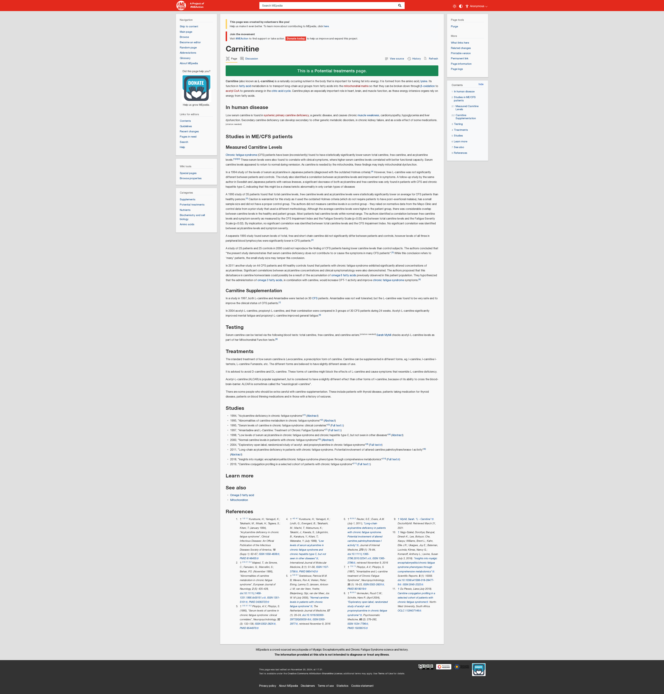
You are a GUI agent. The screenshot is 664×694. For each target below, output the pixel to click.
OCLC (401, 611)
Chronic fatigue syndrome (241, 155)
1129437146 (412, 611)
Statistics (342, 686)
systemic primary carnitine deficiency (286, 115)
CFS (315, 298)
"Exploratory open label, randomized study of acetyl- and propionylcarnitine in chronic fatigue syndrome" (368, 608)
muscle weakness (368, 115)
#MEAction (242, 39)
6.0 (351, 518)
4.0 (294, 518)
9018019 (359, 589)
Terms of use (326, 686)
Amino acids (187, 224)
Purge (454, 27)
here (326, 26)
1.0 (243, 518)
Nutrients (185, 210)
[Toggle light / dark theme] (455, 6)
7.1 (354, 566)
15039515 (360, 628)
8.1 (354, 592)
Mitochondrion (239, 500)
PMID (243, 558)
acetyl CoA (232, 91)
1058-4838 (271, 554)
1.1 (247, 518)
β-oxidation (428, 86)
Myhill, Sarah (407, 519)
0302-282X (267, 624)
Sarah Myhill (383, 335)
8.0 (351, 592)
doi (241, 593)
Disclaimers (308, 686)
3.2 (250, 605)
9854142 (311, 572)
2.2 (250, 562)
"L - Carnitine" (423, 519)
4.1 (297, 518)
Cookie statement (362, 686)
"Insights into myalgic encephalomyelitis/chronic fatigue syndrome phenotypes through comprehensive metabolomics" (417, 565)
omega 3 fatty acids (269, 280)
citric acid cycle (281, 91)
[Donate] (196, 86)
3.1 (247, 605)
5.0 (294, 575)
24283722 (261, 602)
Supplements (187, 200)
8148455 (251, 558)
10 (384, 458)
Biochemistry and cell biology (192, 217)
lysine (424, 81)
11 (355, 463)
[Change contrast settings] (461, 6)
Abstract (312, 416)
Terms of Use (385, 673)
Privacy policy (267, 686)
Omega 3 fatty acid (242, 495)
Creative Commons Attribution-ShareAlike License (315, 673)
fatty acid (245, 86)
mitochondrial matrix (356, 86)
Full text (336, 425)
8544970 (251, 628)
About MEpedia (288, 686)
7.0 (351, 566)
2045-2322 (415, 585)
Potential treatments (335, 70)
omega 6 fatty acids (343, 275)
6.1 (354, 518)
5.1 (297, 575)
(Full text (362, 464)
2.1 (247, 562)
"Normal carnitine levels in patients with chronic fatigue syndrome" (309, 602)
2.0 (243, 562)
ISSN (261, 554)
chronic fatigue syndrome (388, 280)
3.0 (243, 605)
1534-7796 (360, 624)
